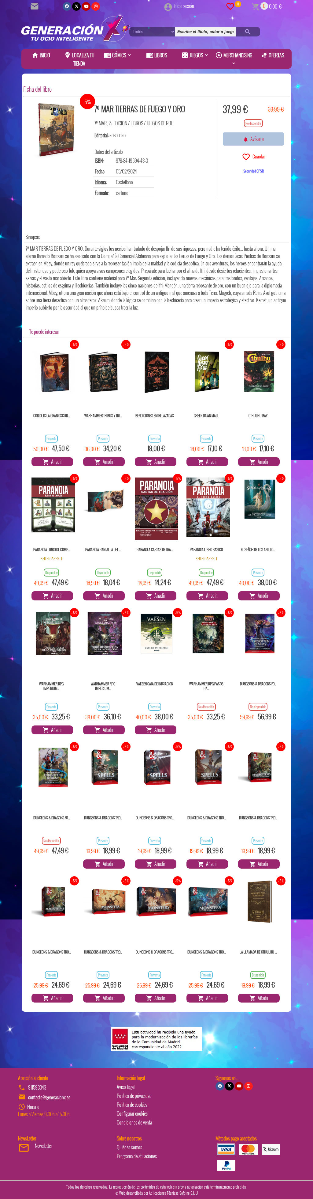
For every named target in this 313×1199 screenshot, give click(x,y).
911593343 (37, 1087)
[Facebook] (67, 6)
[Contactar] (35, 6)
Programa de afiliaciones (137, 1156)
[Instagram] (95, 6)
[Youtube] (86, 6)
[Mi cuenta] (168, 6)
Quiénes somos (129, 1147)
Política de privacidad (134, 1095)
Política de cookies (132, 1104)
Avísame (256, 139)
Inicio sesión (184, 6)
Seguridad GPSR (253, 170)
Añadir (55, 461)
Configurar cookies (132, 1113)
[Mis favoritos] (230, 6)
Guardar (258, 156)
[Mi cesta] (256, 6)
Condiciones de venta (134, 1122)
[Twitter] (76, 6)
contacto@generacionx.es (49, 1097)
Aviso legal (125, 1087)
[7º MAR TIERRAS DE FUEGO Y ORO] (56, 129)
